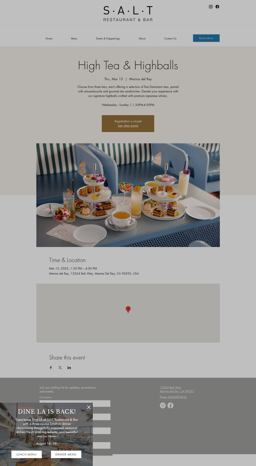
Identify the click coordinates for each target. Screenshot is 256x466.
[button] (89, 407)
